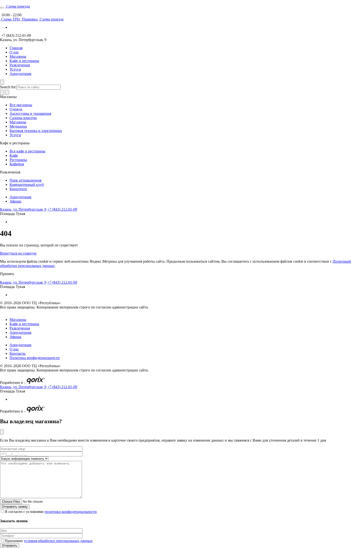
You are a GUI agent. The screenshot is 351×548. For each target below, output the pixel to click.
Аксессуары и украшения (30, 113)
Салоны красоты (23, 118)
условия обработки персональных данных (58, 541)
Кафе (14, 155)
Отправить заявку (15, 506)
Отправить (9, 545)
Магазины (18, 56)
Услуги (15, 69)
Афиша (15, 201)
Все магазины (21, 105)
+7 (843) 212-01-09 (62, 209)
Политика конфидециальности (35, 358)
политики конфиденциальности (71, 512)
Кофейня (17, 164)
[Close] (2, 431)
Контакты (18, 353)
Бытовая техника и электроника (36, 131)
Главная (16, 48)
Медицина (18, 126)
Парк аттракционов (26, 180)
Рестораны (18, 160)
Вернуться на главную (18, 253)
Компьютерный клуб (27, 185)
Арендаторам (20, 74)
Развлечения (20, 65)
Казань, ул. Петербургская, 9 (23, 209)
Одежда (16, 109)
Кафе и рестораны (24, 61)
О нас (14, 52)
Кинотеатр (18, 189)
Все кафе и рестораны (27, 151)
